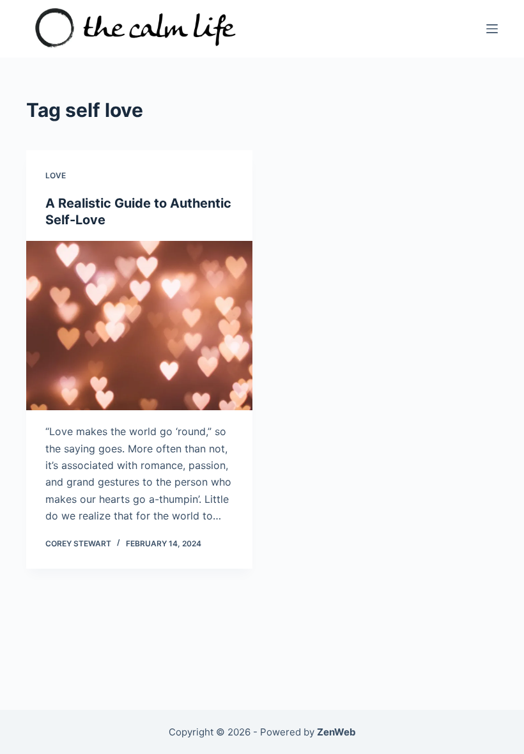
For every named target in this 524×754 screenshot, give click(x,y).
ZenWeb (336, 732)
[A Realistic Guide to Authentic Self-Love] (139, 326)
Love (55, 175)
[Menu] (492, 29)
